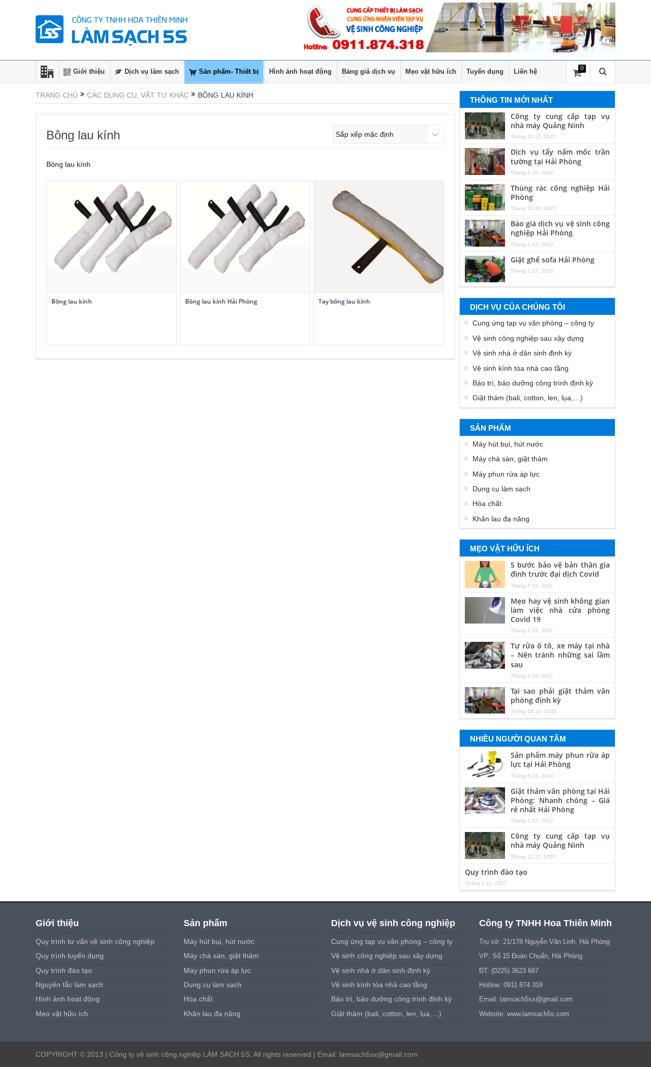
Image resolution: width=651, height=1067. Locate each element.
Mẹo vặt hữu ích (430, 71)
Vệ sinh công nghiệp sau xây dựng (528, 338)
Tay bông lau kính (344, 301)
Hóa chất (486, 503)
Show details (117, 271)
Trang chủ (57, 95)
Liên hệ (525, 71)
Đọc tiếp (111, 201)
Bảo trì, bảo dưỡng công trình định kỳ (532, 383)
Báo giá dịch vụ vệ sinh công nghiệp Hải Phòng (560, 228)
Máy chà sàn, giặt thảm (510, 459)
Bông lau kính (71, 301)
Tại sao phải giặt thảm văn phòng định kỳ (560, 695)
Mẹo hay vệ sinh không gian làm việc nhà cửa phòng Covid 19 (560, 610)
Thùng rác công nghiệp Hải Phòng (560, 192)
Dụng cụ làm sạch (501, 489)
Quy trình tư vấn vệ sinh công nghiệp (95, 941)
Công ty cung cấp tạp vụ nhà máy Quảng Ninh (560, 120)
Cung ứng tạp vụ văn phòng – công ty (533, 323)
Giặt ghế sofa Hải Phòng (553, 259)
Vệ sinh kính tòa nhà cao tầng (520, 368)
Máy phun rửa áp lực (506, 474)
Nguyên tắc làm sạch (69, 985)
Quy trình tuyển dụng (70, 956)
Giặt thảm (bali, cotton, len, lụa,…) (527, 398)
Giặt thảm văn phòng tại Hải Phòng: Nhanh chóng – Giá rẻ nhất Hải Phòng (560, 800)
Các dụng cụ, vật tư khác (138, 95)
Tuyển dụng (485, 71)
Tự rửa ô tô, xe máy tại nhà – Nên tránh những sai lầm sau (560, 655)
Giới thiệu (89, 71)
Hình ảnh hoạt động (300, 71)
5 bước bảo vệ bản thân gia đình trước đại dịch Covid (560, 569)
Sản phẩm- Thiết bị (229, 71)
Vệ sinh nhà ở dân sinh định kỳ (522, 353)
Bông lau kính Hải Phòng (221, 301)
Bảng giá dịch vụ (368, 71)
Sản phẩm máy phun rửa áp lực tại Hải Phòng (560, 759)
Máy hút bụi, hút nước (507, 444)
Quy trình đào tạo (496, 872)
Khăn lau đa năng (500, 519)
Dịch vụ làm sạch (152, 71)
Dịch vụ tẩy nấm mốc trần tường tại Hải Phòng (560, 156)
